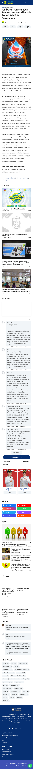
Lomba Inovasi (7, 682)
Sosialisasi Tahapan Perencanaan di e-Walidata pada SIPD (22, 610)
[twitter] (12, 728)
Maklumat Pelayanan (23, 588)
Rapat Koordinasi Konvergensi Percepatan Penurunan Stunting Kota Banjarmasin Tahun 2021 (16, 290)
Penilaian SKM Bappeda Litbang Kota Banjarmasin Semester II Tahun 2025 (8, 611)
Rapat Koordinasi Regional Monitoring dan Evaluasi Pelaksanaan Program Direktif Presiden (8, 591)
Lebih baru (7, 461)
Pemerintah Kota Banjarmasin (10, 735)
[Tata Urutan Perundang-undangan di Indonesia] (6, 550)
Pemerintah (25, 178)
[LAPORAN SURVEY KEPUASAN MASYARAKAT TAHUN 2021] (16, 223)
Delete (12, 347)
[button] (3, 2)
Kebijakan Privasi (6, 751)
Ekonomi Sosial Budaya (22, 669)
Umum (6, 700)
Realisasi (6, 694)
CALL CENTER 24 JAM (12, 429)
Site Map (24, 766)
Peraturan (18, 688)
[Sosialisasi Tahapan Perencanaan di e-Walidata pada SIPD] (24, 603)
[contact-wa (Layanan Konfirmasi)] (30, 766)
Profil (9, 492)
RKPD (15, 694)
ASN (13, 663)
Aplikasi (6, 663)
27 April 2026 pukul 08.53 (21, 403)
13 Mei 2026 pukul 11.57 (21, 426)
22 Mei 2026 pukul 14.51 (21, 449)
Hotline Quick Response (8, 738)
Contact (18, 766)
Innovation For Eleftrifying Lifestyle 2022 (13, 209)
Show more (16, 452)
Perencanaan (15, 691)
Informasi (12, 178)
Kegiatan (21, 676)
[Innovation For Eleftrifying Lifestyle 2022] (16, 198)
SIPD (5, 697)
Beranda (4, 7)
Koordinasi (15, 679)
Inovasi (5, 676)
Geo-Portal (5, 743)
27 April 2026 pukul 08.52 (21, 347)
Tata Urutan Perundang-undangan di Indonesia (21, 549)
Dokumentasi (10, 7)
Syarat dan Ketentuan (8, 754)
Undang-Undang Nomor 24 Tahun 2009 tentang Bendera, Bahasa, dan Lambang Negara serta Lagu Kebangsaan (20, 566)
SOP (12, 697)
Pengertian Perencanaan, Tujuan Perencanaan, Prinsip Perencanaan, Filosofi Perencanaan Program (16, 545)
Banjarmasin (23, 663)
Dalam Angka (7, 666)
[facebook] (8, 728)
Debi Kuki (9, 322)
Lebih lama (26, 461)
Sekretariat (24, 694)
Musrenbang (19, 682)
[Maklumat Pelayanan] (24, 582)
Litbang (25, 679)
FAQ (3, 756)
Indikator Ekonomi (8, 673)
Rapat (26, 691)
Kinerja (19, 178)
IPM (13, 676)
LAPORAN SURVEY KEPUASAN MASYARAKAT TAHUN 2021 (15, 235)
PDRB (5, 685)
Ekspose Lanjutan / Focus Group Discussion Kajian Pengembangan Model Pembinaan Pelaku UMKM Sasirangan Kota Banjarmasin (16, 262)
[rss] (24, 728)
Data (16, 666)
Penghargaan (5, 180)
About (12, 766)
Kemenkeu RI (5, 749)
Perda (5, 691)
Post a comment (15, 457)
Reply (8, 347)
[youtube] (16, 728)
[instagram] (20, 728)
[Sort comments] (29, 319)
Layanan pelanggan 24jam (13, 406)
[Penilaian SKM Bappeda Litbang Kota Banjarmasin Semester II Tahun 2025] (9, 603)
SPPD (19, 697)
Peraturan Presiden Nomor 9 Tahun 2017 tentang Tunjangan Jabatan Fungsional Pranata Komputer (21, 557)
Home (7, 766)
